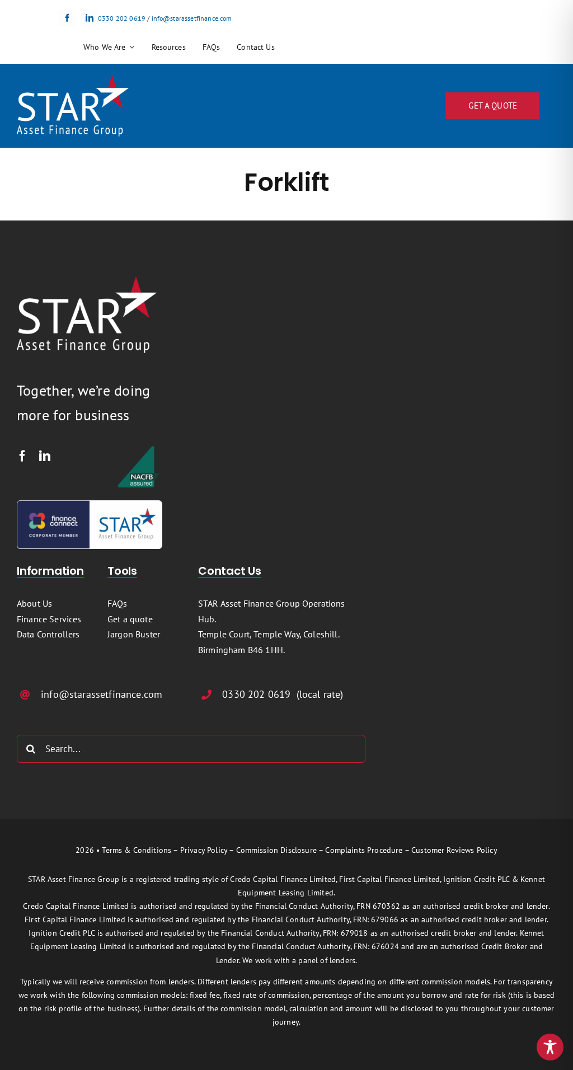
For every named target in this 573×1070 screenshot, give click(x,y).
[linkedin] (89, 18)
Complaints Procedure (363, 850)
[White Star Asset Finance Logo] (73, 79)
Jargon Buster (133, 634)
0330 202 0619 (121, 18)
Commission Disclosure (276, 850)
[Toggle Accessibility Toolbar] (550, 1047)
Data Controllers (48, 634)
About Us (34, 603)
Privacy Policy (203, 850)
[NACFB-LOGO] (138, 449)
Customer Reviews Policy (454, 850)
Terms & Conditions (136, 850)
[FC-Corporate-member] (89, 504)
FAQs (117, 603)
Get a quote (130, 619)
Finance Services (49, 619)
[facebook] (67, 18)
